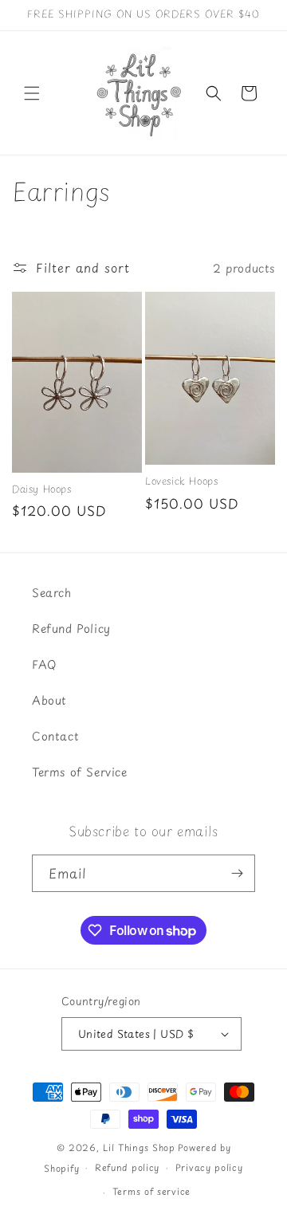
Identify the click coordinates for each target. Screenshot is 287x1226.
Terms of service (151, 1191)
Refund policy (127, 1167)
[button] (31, 93)
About (49, 700)
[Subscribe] (236, 873)
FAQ (44, 664)
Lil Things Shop (139, 1147)
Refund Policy (71, 628)
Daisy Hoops (42, 489)
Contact (55, 736)
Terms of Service (80, 772)
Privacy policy (209, 1167)
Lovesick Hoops (181, 481)
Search (52, 592)
